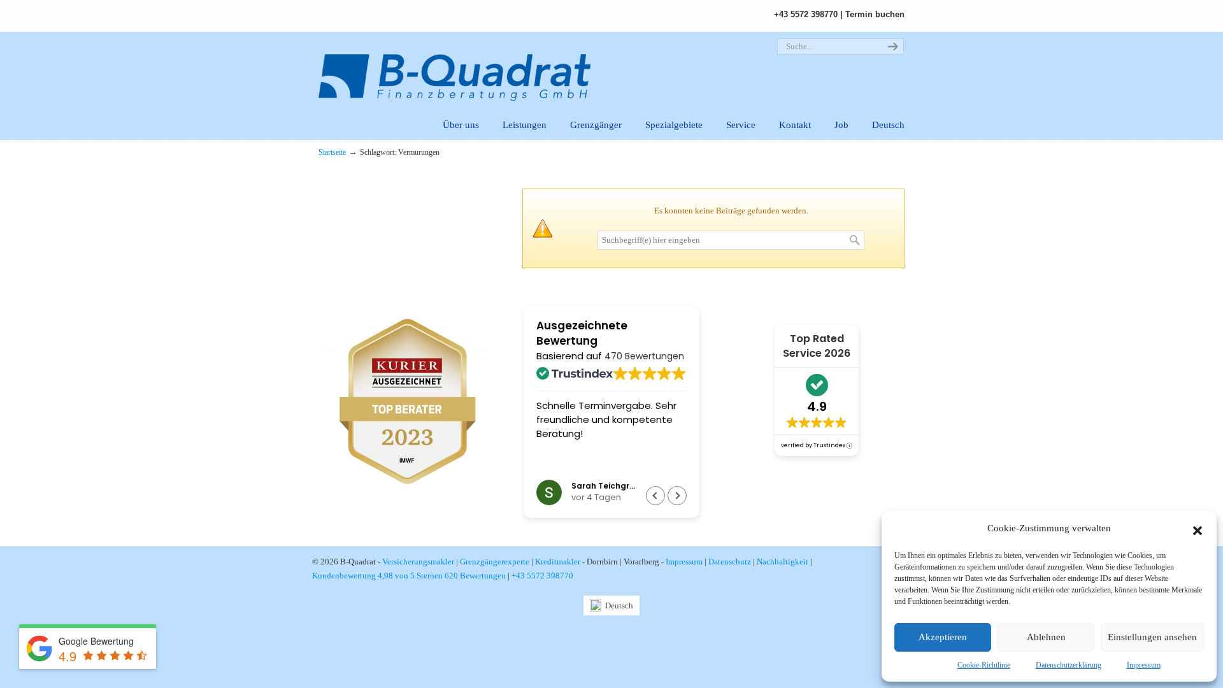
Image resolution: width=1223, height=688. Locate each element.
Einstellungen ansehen (1152, 637)
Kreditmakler (557, 561)
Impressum (1144, 665)
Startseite (332, 152)
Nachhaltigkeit (782, 561)
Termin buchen (875, 14)
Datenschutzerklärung (1068, 665)
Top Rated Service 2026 (816, 346)
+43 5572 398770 (806, 14)
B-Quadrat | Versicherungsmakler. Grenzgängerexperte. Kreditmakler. (461, 67)
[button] (1197, 528)
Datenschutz (729, 561)
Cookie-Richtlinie (983, 665)
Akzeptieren (943, 637)
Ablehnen (1046, 637)
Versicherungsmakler (418, 561)
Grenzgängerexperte (494, 561)
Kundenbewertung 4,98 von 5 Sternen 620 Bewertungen (409, 575)
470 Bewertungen (644, 356)
